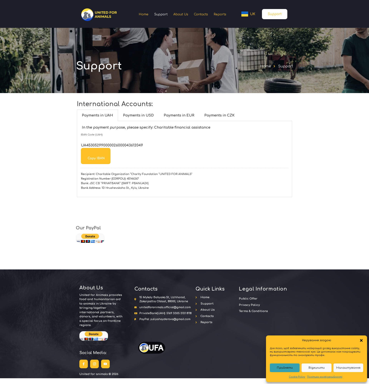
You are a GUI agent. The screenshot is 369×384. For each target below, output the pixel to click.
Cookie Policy (297, 377)
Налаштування (348, 367)
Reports (220, 14)
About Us (180, 14)
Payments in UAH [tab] (97, 115)
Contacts (201, 14)
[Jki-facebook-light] (83, 364)
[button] (361, 340)
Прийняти (285, 367)
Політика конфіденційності (324, 377)
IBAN (96, 158)
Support (161, 14)
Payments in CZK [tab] (219, 115)
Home (143, 14)
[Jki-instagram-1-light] (94, 364)
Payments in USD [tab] (138, 115)
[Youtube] (105, 364)
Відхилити (316, 367)
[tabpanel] (184, 159)
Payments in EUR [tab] (179, 115)
